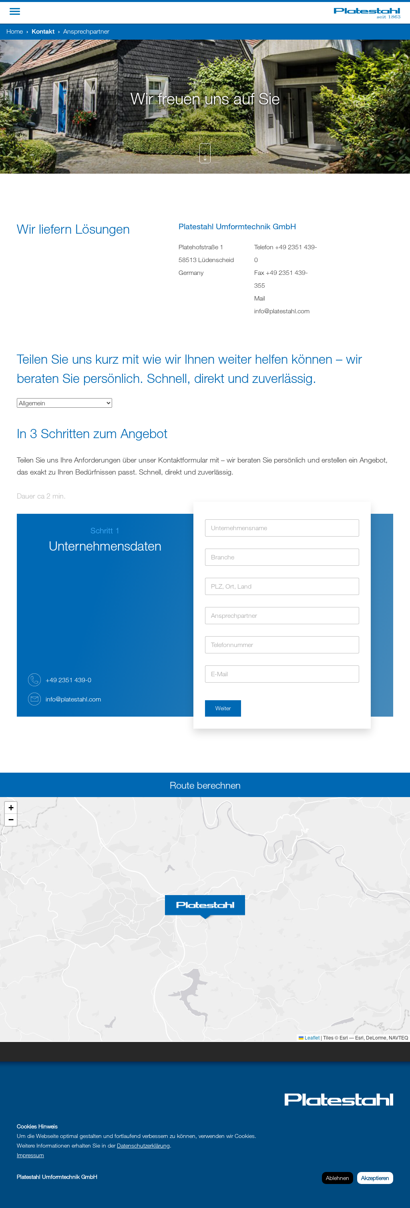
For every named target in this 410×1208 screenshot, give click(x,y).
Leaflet (311, 1037)
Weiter (223, 708)
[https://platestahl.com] (372, 12)
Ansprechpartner (86, 31)
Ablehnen (337, 1177)
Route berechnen (205, 785)
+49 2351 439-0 (68, 679)
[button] (205, 907)
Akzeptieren (375, 1177)
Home (14, 31)
